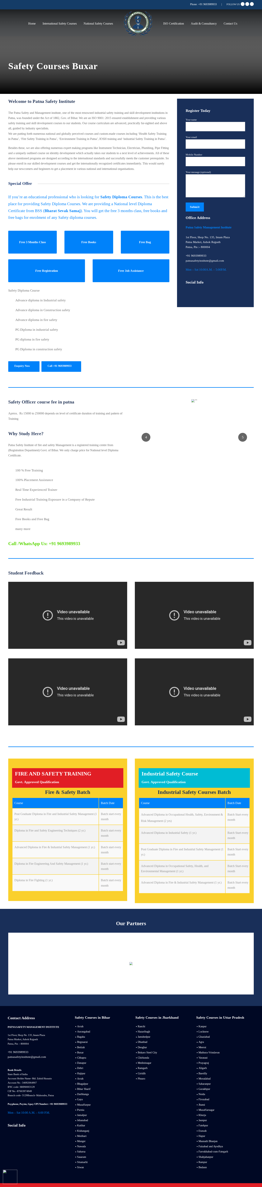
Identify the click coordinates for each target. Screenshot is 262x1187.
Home (32, 23)
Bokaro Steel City (147, 1052)
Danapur (81, 1062)
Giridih (142, 1073)
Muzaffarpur (84, 1104)
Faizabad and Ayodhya (211, 1146)
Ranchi (141, 1026)
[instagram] (22, 1133)
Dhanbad (142, 1042)
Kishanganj (83, 1130)
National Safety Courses (98, 23)
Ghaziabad (204, 1036)
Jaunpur (203, 1120)
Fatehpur (203, 1125)
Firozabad (204, 1099)
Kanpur (203, 1026)
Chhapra (81, 1057)
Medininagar (144, 1062)
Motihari (82, 1136)
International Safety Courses (60, 23)
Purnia (80, 1109)
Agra (201, 1042)
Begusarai (82, 1042)
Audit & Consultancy (204, 23)
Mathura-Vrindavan (209, 1052)
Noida (202, 1094)
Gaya (80, 1099)
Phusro (141, 1078)
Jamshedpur (144, 1036)
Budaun (203, 1167)
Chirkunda (143, 1057)
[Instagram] (252, 4)
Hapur (202, 1136)
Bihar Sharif (84, 1089)
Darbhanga (83, 1094)
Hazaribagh (144, 1031)
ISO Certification (173, 23)
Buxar (80, 1052)
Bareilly (203, 1073)
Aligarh (203, 1068)
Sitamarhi (82, 1162)
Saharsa (81, 1151)
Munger (81, 1141)
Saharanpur (205, 1083)
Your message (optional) (198, 172)
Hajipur (81, 1073)
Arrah (80, 1026)
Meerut (202, 1047)
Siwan (80, 1167)
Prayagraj (204, 1062)
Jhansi (202, 1104)
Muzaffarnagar (206, 1109)
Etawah (203, 1130)
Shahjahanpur (206, 1157)
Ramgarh (142, 1068)
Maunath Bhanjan (208, 1141)
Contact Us (230, 23)
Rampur (203, 1162)
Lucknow (204, 1031)
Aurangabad (83, 1031)
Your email (191, 137)
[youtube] (247, 4)
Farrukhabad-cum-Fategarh (213, 1151)
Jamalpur (82, 1115)
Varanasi (203, 1057)
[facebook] (243, 4)
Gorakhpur (204, 1089)
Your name (191, 119)
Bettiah (81, 1047)
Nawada (81, 1146)
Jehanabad (82, 1120)
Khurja (202, 1115)
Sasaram (81, 1157)
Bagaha (81, 1036)
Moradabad (205, 1078)
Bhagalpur (82, 1083)
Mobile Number (194, 154)
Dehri (80, 1068)
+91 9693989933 (207, 4)
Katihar (81, 1125)
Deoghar (142, 1047)
